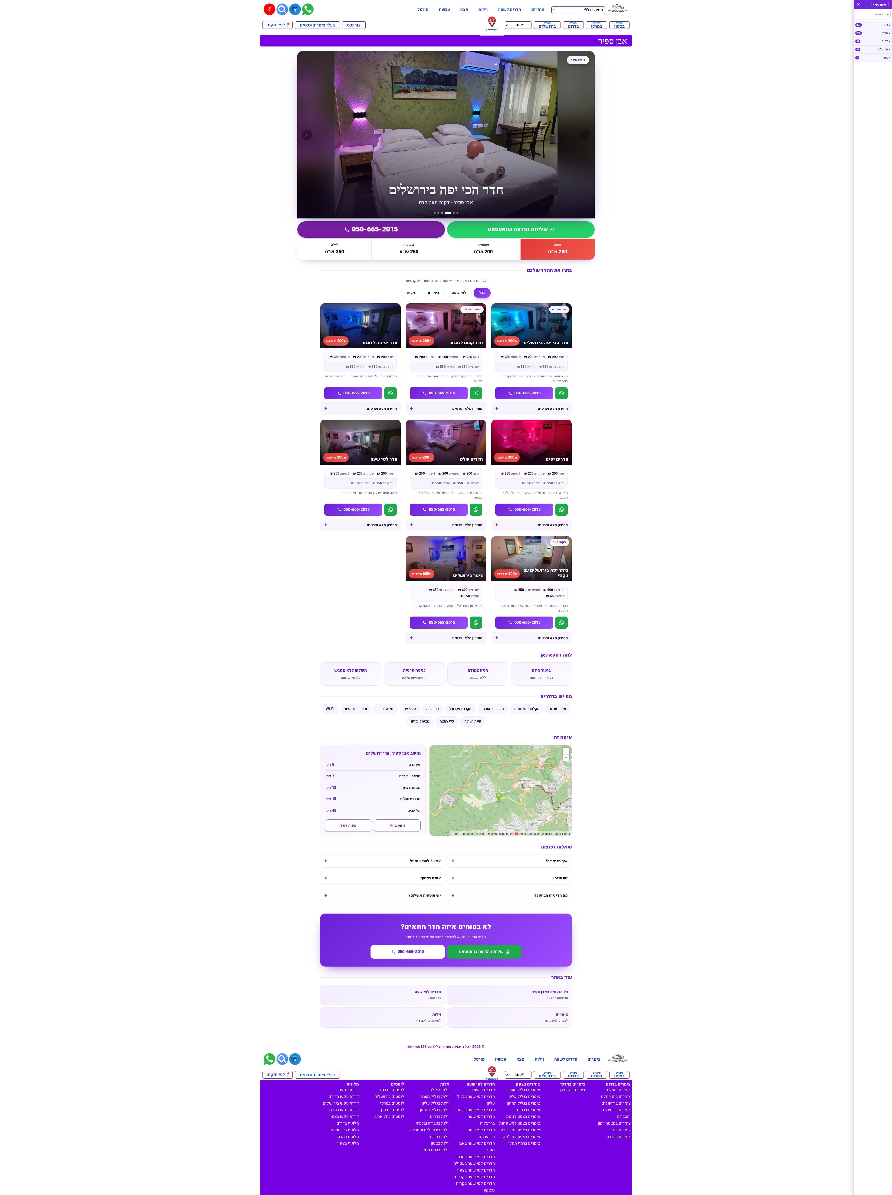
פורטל (423, 10)
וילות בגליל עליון (435, 1103)
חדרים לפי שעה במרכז (475, 1157)
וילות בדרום (439, 1116)
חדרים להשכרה (481, 1090)
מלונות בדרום (347, 1123)
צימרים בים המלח (616, 1096)
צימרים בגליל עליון (524, 1096)
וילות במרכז (439, 1137)
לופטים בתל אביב (389, 1116)
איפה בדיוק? (430, 878)
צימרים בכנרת (528, 1110)
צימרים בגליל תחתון (523, 1103)
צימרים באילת (619, 1090)
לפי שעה (459, 292)
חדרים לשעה (509, 10)
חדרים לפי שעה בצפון (476, 1170)
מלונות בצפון (348, 1143)
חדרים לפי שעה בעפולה (474, 1163)
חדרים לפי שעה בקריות (475, 1177)
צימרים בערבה (619, 1137)
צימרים (537, 10)
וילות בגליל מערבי (434, 1096)
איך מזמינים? (556, 861)
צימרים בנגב (620, 1130)
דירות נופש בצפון (344, 1116)
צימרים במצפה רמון (614, 1123)
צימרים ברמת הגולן (524, 1143)
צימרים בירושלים (616, 1103)
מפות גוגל (348, 825)
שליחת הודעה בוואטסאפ (518, 229)
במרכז (596, 25)
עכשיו (444, 10)
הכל (482, 292)
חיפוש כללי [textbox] (593, 10)
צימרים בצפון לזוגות (523, 1116)
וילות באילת (439, 1090)
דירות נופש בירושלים (341, 1103)
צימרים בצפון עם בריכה (520, 1130)
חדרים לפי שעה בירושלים (481, 1133)
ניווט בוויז (397, 825)
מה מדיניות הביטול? (551, 895)
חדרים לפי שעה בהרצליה (481, 1119)
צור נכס (354, 25)
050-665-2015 (375, 229)
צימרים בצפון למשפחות (519, 1123)
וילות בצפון (440, 1143)
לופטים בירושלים (389, 1096)
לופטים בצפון (392, 1110)
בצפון (619, 25)
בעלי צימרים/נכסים (317, 25)
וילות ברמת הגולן (435, 1150)
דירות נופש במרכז (343, 1110)
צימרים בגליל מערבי (523, 1090)
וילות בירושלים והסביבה (429, 1130)
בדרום (573, 25)
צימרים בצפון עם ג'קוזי (520, 1137)
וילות (483, 10)
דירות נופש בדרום (343, 1096)
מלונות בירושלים (345, 1130)
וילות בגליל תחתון (434, 1110)
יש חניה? (560, 878)
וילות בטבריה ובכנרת (432, 1123)
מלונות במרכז (347, 1137)
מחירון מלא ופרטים (553, 408)
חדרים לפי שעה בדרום (475, 1110)
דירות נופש (349, 1090)
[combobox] (578, 9)
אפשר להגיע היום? (425, 861)
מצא (464, 10)
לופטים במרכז (392, 1103)
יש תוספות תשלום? (424, 895)
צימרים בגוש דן (572, 1090)
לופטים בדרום (392, 1090)
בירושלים (547, 25)
